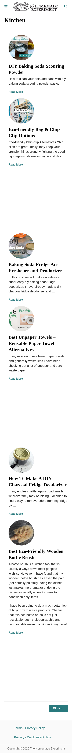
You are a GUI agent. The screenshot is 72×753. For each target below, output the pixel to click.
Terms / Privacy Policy (29, 728)
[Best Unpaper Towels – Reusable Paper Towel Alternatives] (21, 318)
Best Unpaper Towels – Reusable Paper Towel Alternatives (32, 343)
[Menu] (6, 6)
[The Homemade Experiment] (35, 6)
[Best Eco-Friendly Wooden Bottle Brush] (21, 533)
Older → (58, 708)
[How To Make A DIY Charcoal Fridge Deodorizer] (21, 460)
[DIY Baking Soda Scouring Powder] (21, 47)
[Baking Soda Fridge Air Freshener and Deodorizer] (21, 246)
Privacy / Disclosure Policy (32, 737)
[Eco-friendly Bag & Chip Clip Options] (21, 111)
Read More (16, 91)
